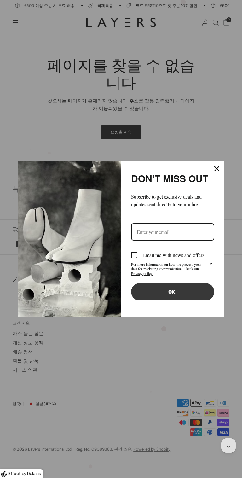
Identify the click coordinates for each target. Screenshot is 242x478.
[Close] (216, 168)
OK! (172, 292)
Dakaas (34, 473)
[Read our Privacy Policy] (210, 265)
